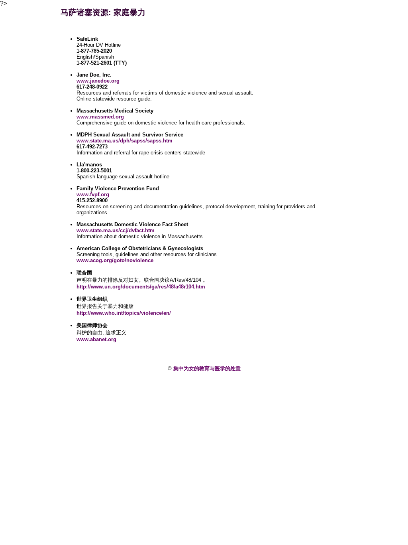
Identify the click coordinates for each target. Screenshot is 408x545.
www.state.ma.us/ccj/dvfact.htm (115, 230)
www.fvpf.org (92, 194)
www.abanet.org (96, 339)
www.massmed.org (100, 117)
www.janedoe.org (98, 81)
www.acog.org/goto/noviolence (114, 260)
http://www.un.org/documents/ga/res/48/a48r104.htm (140, 287)
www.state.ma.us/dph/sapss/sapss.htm (124, 141)
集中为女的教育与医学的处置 (207, 368)
